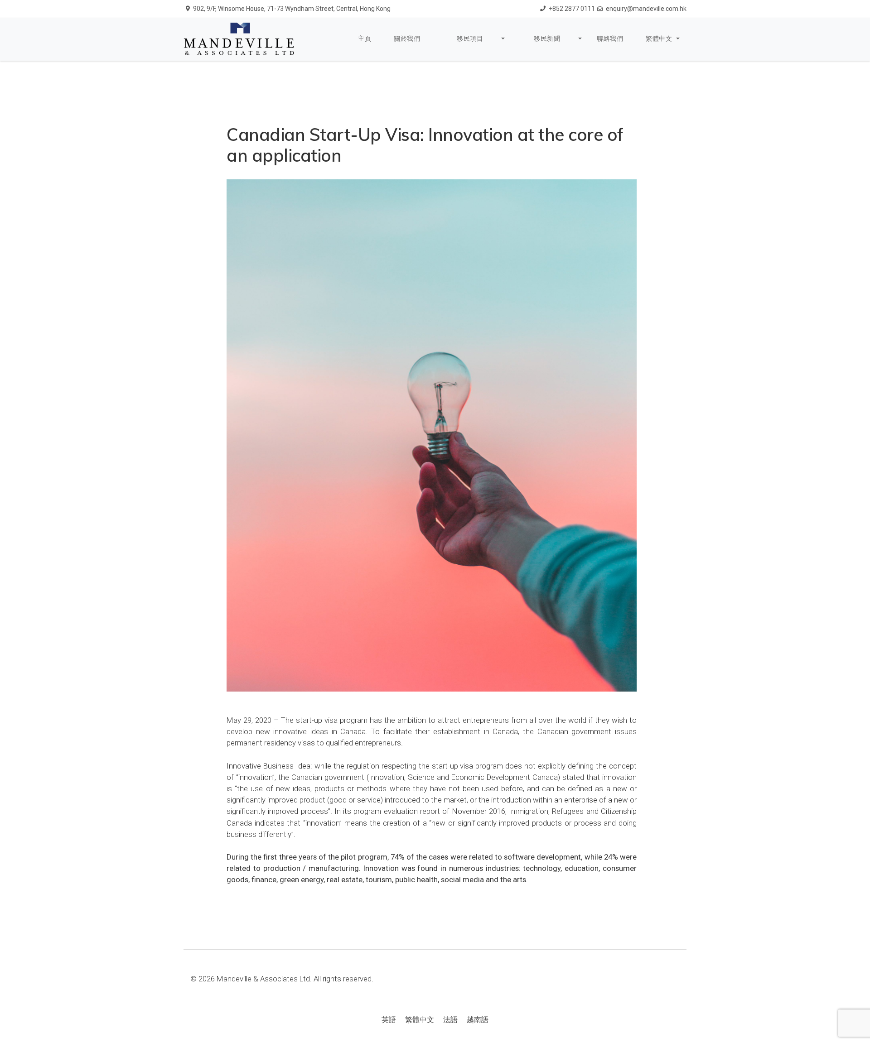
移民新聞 (547, 38)
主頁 (364, 38)
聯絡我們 (610, 38)
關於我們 (407, 38)
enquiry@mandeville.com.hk (646, 8)
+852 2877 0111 (572, 8)
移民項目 (470, 38)
